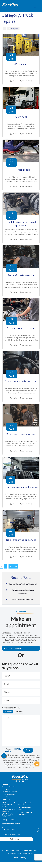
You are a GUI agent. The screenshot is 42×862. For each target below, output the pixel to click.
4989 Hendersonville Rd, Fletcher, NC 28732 (9, 804)
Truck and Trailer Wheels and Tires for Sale (23, 584)
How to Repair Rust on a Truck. (22, 599)
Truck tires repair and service (21, 486)
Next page (13, 566)
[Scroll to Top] (4, 756)
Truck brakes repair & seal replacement (21, 224)
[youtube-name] (23, 781)
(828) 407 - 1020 (9, 809)
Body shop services (8, 794)
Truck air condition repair (21, 328)
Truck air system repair (21, 275)
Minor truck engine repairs (21, 433)
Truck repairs (13, 29)
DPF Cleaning (21, 63)
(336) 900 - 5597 (9, 820)
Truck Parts (5, 796)
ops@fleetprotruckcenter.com (25, 813)
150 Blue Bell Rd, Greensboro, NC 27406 (7, 815)
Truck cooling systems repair (21, 381)
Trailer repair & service (9, 791)
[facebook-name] (20, 781)
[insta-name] (16, 781)
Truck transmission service (21, 539)
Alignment (21, 116)
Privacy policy (20, 858)
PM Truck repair (21, 169)
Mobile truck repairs (8, 787)
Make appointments (14, 648)
